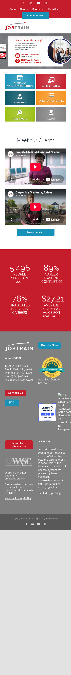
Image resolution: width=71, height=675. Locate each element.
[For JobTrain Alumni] (20, 114)
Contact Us (15, 392)
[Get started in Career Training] (51, 81)
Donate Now (49, 345)
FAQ (12, 402)
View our (18, 498)
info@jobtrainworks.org (19, 379)
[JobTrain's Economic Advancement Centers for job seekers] (20, 81)
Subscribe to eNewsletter (19, 444)
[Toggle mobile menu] (64, 25)
